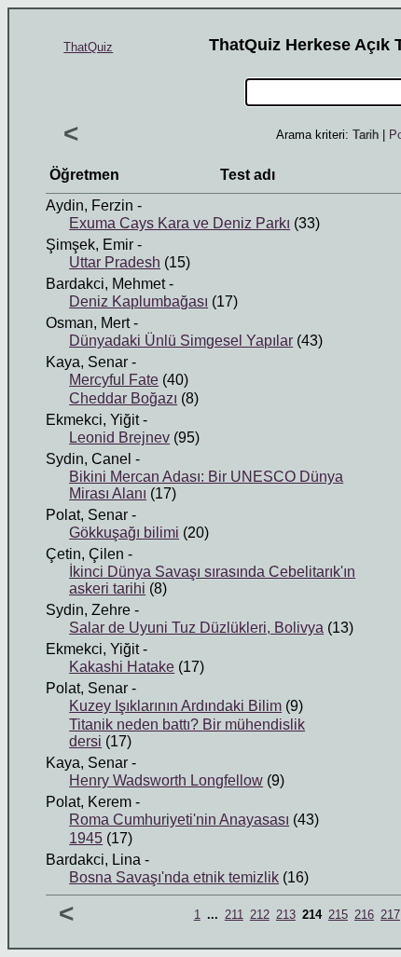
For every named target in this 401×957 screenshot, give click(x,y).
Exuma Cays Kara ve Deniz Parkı (179, 223)
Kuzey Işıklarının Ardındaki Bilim (175, 706)
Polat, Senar (87, 515)
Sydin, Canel (88, 459)
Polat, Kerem (88, 802)
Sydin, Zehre (88, 610)
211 (234, 915)
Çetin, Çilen (85, 554)
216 (364, 915)
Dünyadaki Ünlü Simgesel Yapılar (181, 341)
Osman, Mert (88, 323)
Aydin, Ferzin (89, 205)
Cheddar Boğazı (123, 398)
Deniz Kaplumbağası (138, 301)
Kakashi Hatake (121, 667)
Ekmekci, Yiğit (92, 420)
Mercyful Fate (114, 380)
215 (338, 915)
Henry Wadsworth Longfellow (166, 780)
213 (286, 915)
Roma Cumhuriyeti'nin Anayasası (179, 819)
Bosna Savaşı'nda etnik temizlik (174, 877)
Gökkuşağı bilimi (124, 532)
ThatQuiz (88, 47)
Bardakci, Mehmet (105, 284)
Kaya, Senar (87, 362)
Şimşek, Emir (89, 245)
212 (260, 915)
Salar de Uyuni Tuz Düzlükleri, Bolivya (196, 628)
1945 (86, 838)
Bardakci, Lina (93, 860)
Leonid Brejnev (119, 437)
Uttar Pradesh (114, 262)
